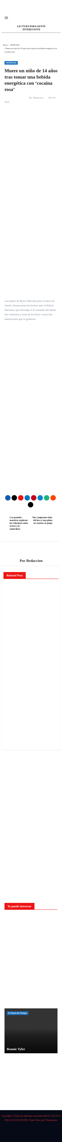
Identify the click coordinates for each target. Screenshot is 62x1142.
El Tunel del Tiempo (17, 1013)
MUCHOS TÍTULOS (11, 711)
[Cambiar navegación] (6, 18)
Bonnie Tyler (16, 1049)
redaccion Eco (10, 618)
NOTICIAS (11, 63)
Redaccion (38, 98)
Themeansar (51, 1120)
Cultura (10, 699)
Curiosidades (14, 917)
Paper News (35, 1120)
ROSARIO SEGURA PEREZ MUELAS (11, 727)
